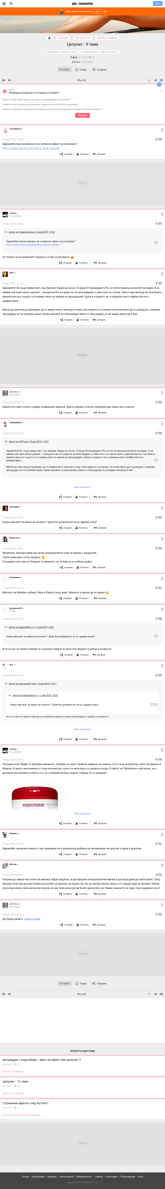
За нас (25, 1176)
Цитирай (101, 154)
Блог (140, 1176)
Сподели (101, 69)
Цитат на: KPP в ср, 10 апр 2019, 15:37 (28, 441)
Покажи (82, 115)
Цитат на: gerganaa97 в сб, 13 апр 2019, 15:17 (32, 683)
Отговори (64, 69)
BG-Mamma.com (90, 1182)
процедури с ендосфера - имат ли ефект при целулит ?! (42, 1060)
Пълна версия (127, 1176)
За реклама (38, 1176)
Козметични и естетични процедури (21, 1115)
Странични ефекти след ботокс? (25, 1103)
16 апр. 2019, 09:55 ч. (108, 52)
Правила (52, 1176)
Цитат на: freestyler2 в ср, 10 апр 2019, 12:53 (32, 232)
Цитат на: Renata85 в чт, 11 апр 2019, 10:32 (31, 627)
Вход (157, 3)
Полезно (84, 154)
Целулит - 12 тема (15, 1081)
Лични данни (66, 1176)
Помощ (99, 1176)
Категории (111, 1176)
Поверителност (84, 1176)
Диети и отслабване (13, 1071)
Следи (83, 69)
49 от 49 (81, 80)
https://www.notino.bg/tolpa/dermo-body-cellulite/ (31, 148)
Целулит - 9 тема (82, 44)
